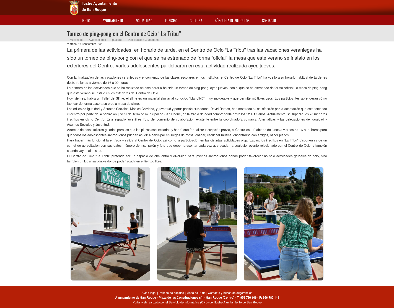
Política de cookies (171, 292)
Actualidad (143, 20)
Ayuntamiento (113, 20)
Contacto (269, 20)
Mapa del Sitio (196, 292)
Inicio (86, 20)
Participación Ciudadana (143, 39)
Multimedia (76, 39)
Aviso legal (149, 292)
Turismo (171, 20)
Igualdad (116, 39)
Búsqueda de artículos (232, 20)
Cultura (196, 20)
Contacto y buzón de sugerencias (230, 292)
